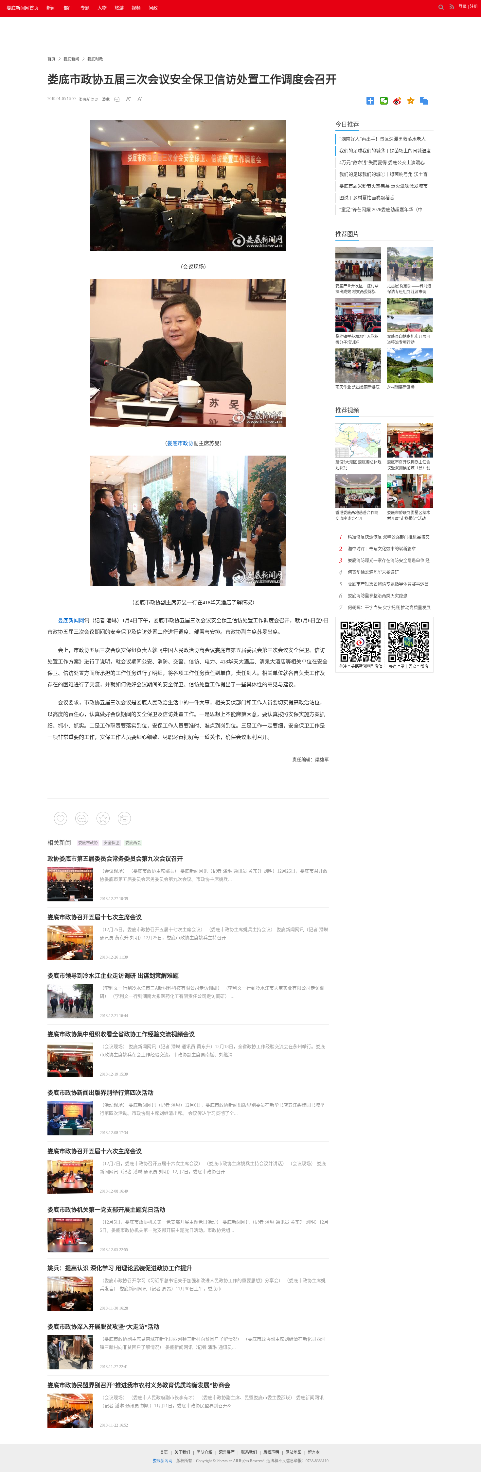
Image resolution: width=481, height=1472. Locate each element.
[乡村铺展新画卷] (410, 365)
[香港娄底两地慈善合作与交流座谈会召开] (358, 491)
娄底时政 (95, 59)
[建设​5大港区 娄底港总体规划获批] (358, 440)
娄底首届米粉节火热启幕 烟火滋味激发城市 (383, 186)
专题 (85, 8)
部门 (68, 8)
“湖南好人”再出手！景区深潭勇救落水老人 (382, 139)
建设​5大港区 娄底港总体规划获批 (358, 465)
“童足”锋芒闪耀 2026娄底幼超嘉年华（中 (380, 209)
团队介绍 (204, 1452)
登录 (463, 6)
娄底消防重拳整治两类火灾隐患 (377, 595)
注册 (474, 6)
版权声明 (271, 1452)
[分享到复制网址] (426, 101)
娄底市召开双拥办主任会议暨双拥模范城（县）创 (408, 465)
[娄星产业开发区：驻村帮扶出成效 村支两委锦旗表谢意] (358, 264)
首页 (51, 59)
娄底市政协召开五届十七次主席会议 (94, 917)
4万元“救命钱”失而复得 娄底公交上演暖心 (382, 162)
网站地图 (293, 1452)
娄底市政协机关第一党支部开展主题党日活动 (106, 1210)
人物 (102, 8)
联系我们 (249, 1452)
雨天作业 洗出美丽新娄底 (357, 387)
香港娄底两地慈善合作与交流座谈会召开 (357, 515)
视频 (136, 8)
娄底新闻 (71, 59)
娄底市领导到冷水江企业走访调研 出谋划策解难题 (113, 976)
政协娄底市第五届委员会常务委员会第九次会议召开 (115, 859)
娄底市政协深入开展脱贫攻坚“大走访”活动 (103, 1327)
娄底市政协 (180, 443)
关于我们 (182, 1452)
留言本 (314, 1452)
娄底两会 (133, 843)
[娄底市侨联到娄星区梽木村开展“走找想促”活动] (410, 491)
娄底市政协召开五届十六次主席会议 (94, 1151)
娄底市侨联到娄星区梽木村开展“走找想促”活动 (408, 515)
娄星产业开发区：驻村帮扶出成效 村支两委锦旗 (357, 289)
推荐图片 (347, 234)
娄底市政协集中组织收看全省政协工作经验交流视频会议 (121, 1034)
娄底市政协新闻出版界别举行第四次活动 (100, 1093)
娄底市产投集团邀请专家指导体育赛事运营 (388, 583)
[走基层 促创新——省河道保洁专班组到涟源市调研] (410, 264)
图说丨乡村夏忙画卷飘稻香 (366, 197)
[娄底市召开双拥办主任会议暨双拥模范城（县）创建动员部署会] (410, 440)
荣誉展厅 (227, 1452)
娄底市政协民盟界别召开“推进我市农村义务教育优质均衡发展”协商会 (138, 1385)
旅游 (119, 8)
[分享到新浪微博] (399, 101)
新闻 (51, 8)
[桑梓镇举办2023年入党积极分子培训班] (358, 315)
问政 (153, 8)
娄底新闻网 (88, 99)
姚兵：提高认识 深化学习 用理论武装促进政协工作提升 (119, 1268)
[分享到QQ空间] (412, 101)
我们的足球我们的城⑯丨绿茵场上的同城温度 (385, 150)
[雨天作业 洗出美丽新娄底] (358, 365)
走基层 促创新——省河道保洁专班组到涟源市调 (409, 289)
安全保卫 (111, 843)
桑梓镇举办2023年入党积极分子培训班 (357, 339)
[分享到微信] (385, 101)
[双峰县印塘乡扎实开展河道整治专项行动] (410, 315)
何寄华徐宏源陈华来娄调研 (373, 572)
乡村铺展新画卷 (401, 387)
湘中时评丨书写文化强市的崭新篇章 (382, 548)
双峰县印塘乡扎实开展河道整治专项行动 (408, 339)
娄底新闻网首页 (23, 8)
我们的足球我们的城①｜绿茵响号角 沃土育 (383, 174)
